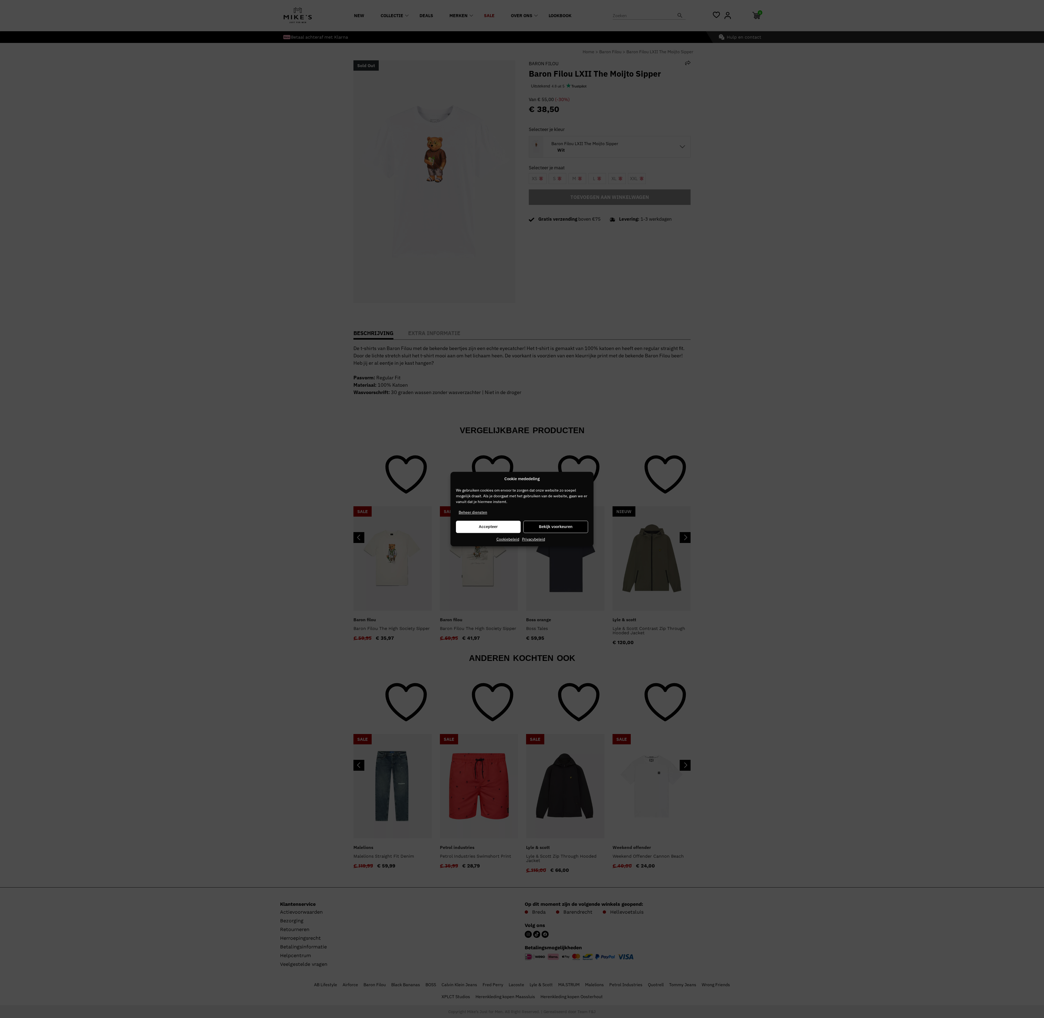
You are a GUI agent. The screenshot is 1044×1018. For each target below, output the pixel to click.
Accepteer (488, 526)
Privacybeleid (533, 539)
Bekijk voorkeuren (556, 526)
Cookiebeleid (507, 539)
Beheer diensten (473, 512)
